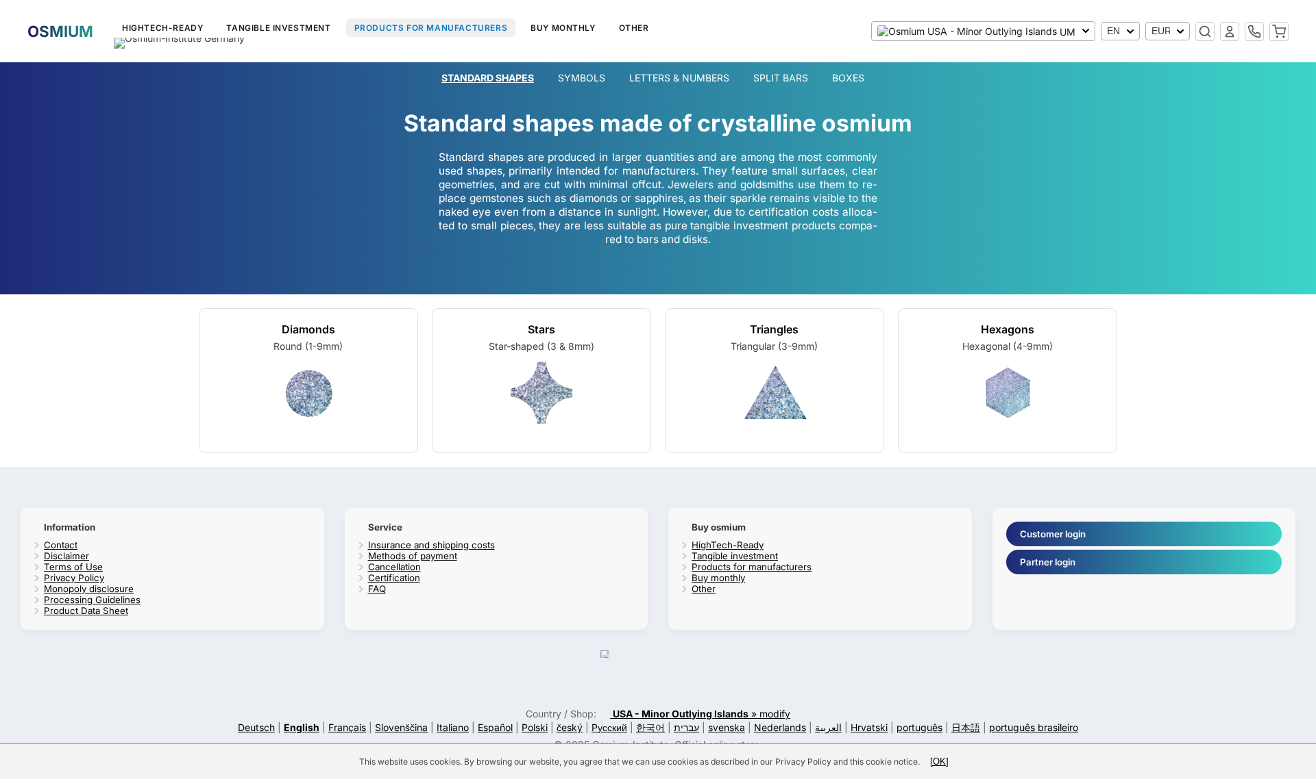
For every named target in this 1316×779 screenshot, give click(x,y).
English (301, 727)
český (570, 727)
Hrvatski (869, 727)
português (919, 727)
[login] (1229, 31)
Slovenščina (401, 727)
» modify (701, 713)
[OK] (939, 761)
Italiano (453, 727)
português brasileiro (1033, 727)
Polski (535, 727)
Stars (541, 329)
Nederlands (780, 727)
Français (347, 727)
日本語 (965, 727)
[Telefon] (1254, 31)
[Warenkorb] (1279, 31)
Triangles (774, 329)
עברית (686, 727)
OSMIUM (60, 31)
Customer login (1053, 533)
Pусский (609, 727)
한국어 (650, 727)
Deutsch (256, 727)
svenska (726, 727)
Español (495, 727)
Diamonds (308, 329)
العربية (828, 727)
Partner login (1047, 562)
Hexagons (1007, 329)
